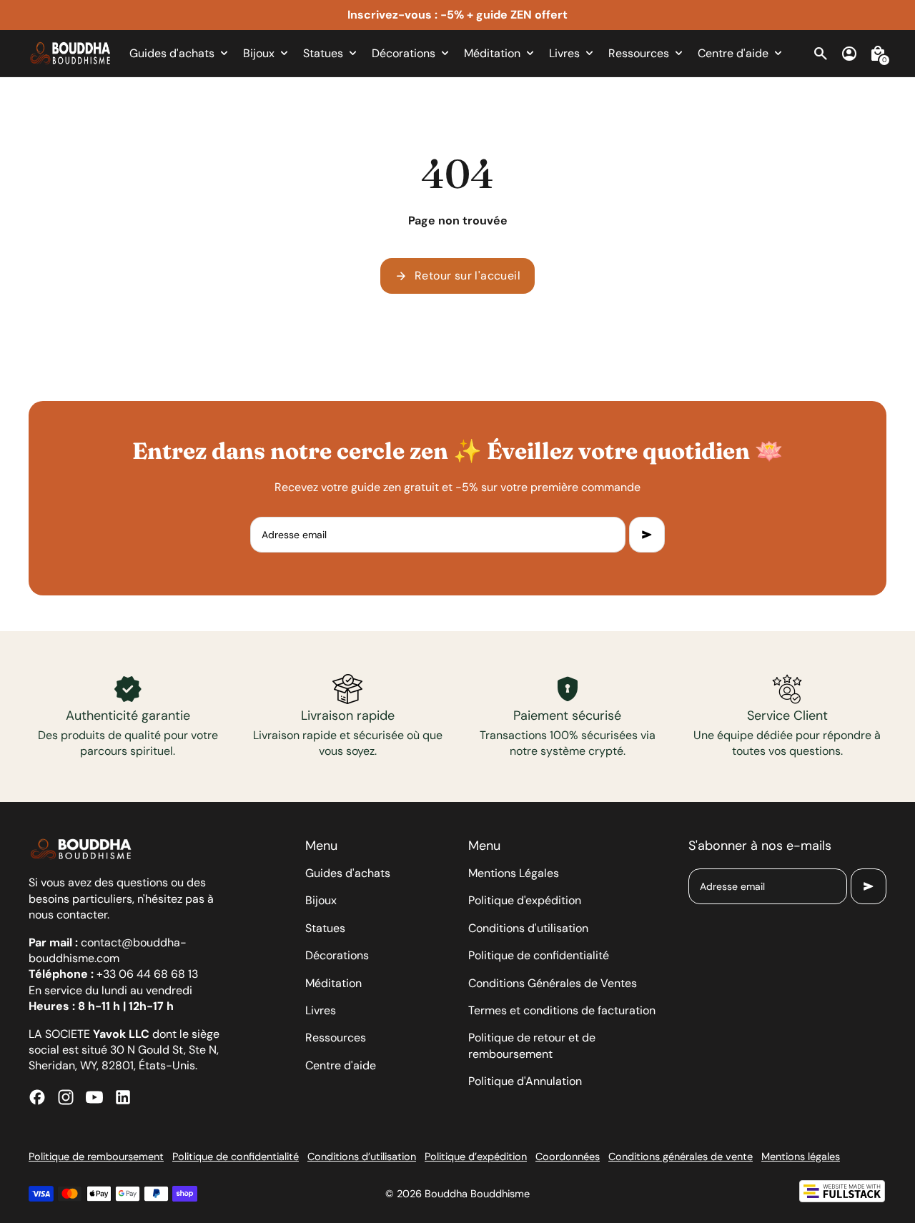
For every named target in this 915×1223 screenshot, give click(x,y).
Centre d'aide (340, 1065)
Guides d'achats (347, 873)
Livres (320, 1010)
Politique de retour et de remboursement (531, 1045)
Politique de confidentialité (538, 955)
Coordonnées (567, 1156)
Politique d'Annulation (525, 1081)
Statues (325, 928)
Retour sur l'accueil (457, 276)
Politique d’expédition (476, 1156)
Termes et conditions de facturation (562, 1010)
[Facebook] (37, 1097)
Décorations (337, 955)
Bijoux (321, 900)
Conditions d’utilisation (361, 1156)
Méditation (333, 983)
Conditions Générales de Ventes (552, 983)
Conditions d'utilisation (528, 928)
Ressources (335, 1037)
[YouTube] (94, 1097)
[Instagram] (65, 1097)
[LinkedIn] (123, 1097)
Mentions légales (800, 1156)
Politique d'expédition (524, 900)
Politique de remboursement (96, 1156)
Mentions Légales (513, 873)
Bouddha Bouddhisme (477, 1193)
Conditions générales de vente (680, 1156)
